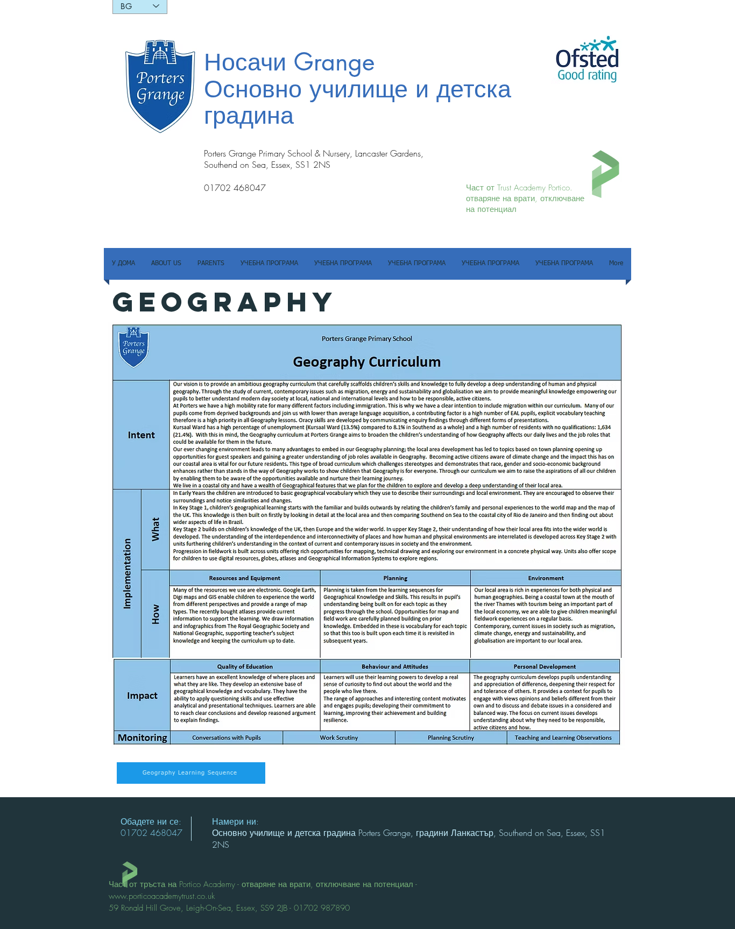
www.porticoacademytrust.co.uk (162, 896)
